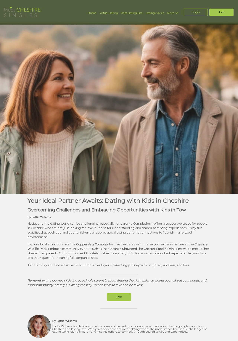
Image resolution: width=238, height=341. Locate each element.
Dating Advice (155, 13)
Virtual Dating (108, 13)
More (170, 13)
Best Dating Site (132, 13)
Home (92, 13)
